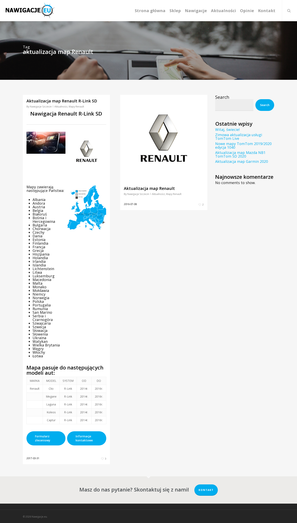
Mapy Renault (76, 106)
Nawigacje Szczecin (41, 106)
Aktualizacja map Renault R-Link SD (61, 101)
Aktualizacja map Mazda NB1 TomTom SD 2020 (240, 154)
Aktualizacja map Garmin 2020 (241, 161)
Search (222, 97)
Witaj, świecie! (227, 129)
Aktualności (60, 106)
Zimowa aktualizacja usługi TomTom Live (238, 136)
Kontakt (206, 490)
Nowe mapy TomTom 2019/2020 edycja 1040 (243, 145)
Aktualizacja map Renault (149, 188)
